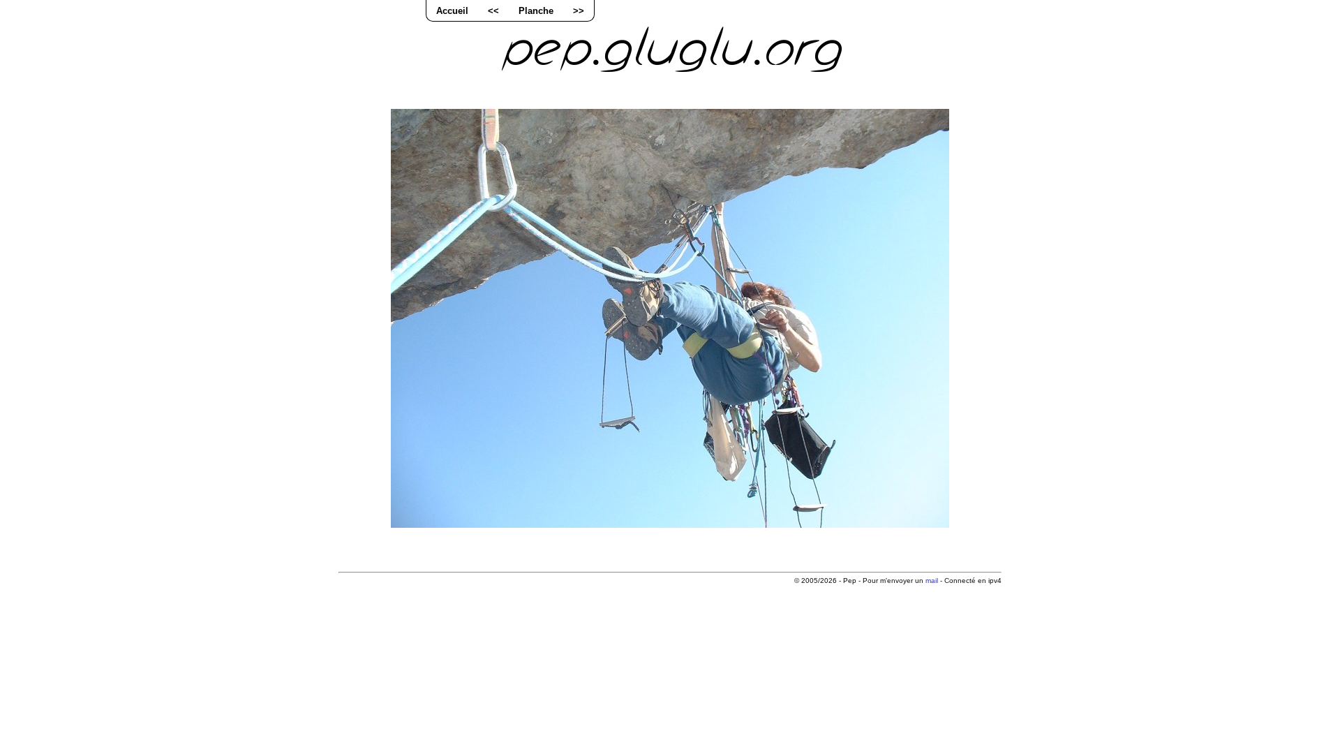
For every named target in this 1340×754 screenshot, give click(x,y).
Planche (536, 11)
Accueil (452, 11)
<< (493, 11)
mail (931, 580)
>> (578, 11)
